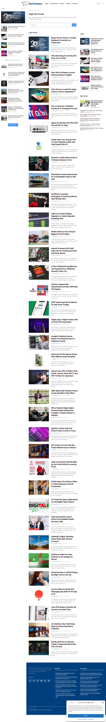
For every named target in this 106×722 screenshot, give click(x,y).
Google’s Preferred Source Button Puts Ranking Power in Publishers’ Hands (63, 338)
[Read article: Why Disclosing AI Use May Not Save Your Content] (39, 62)
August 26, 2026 (63, 110)
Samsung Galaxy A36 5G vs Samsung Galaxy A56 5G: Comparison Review (90, 119)
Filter (23, 8)
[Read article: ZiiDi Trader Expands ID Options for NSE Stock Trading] (39, 308)
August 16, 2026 (63, 596)
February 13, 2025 (88, 129)
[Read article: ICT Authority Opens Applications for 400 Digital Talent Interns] (39, 505)
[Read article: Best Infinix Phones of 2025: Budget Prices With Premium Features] (85, 103)
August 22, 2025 (96, 125)
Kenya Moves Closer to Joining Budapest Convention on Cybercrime (11, 17)
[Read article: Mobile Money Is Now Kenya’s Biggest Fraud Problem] (39, 237)
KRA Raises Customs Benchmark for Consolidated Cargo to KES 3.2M (15, 91)
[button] (103, 702)
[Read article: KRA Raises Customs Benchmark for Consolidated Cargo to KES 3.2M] (39, 180)
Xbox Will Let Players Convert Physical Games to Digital (16, 35)
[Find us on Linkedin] (45, 680)
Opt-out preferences (82, 719)
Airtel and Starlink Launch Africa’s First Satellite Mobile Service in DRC (62, 519)
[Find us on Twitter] (33, 680)
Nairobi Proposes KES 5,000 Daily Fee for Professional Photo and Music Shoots (64, 250)
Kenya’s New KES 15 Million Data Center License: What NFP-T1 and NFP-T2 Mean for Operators (64, 373)
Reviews (62, 3)
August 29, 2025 (85, 121)
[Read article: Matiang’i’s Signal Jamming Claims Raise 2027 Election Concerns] (39, 542)
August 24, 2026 (63, 220)
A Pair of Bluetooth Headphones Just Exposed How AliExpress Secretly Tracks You (64, 268)
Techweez (55, 77)
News (46, 3)
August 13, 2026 (63, 631)
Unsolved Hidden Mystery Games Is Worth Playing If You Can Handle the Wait (65, 695)
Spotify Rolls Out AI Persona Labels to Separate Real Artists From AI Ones (63, 644)
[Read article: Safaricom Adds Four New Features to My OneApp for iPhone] (39, 560)
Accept (86, 715)
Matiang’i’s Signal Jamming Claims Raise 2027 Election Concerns (62, 538)
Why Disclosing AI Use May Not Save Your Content (16, 27)
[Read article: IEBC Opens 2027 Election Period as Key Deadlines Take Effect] (39, 397)
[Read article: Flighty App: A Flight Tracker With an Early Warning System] (39, 325)
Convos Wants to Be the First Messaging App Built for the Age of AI (64, 591)
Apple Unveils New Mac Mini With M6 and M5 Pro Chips (15, 64)
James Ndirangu (56, 577)
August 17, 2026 (63, 543)
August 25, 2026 (63, 146)
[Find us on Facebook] (30, 680)
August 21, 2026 (63, 307)
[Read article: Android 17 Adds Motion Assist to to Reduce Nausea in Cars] (39, 163)
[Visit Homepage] (32, 3)
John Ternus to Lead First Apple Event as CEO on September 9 (16, 43)
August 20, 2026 (65, 611)
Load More (13, 124)
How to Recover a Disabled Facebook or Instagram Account (15, 52)
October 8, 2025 (92, 116)
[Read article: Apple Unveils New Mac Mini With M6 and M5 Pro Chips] (39, 129)
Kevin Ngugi (55, 45)
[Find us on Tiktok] (48, 680)
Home (30, 10)
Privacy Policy (91, 719)
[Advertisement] (92, 19)
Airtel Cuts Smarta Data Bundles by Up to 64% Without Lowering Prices (64, 464)
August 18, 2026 (63, 504)
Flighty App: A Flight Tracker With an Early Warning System (65, 674)
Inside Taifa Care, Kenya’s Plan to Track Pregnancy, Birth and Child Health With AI (16, 74)
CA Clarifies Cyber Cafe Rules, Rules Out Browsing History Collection (63, 626)
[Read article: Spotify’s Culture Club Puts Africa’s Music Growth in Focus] (39, 434)
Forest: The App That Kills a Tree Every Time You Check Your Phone (66, 690)
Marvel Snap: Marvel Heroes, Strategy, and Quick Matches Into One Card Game (66, 681)
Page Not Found (36, 10)
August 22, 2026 (63, 291)
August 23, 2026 (63, 273)
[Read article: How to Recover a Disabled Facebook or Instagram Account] (39, 112)
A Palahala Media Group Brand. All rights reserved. (40, 710)
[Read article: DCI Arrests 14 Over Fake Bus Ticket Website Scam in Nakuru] (39, 451)
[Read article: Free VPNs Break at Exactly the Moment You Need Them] (39, 613)
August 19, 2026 (63, 433)
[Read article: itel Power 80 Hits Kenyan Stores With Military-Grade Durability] (39, 360)
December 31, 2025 (95, 107)
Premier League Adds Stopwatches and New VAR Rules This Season (64, 286)
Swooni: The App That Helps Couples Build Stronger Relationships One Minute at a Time (66, 686)
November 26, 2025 (89, 112)
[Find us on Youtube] (41, 680)
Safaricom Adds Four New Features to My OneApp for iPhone (62, 556)
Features (68, 3)
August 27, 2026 (63, 45)
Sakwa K (54, 359)
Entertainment (54, 3)
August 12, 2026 (63, 649)
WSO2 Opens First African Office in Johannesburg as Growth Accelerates (64, 483)
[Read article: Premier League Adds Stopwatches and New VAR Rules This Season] (39, 290)
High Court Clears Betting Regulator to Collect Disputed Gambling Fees (16, 108)
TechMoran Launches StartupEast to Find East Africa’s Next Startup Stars (15, 100)
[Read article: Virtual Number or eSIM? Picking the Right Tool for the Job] (39, 578)
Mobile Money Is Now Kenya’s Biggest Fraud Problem (16, 116)
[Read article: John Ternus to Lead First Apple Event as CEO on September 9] (39, 95)
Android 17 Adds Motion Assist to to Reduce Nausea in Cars (16, 81)
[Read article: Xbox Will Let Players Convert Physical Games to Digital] (39, 78)
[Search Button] (103, 4)
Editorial (75, 3)
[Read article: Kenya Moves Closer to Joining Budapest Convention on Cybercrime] (39, 44)
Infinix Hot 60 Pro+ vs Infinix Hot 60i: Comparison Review (90, 124)
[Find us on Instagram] (37, 680)
